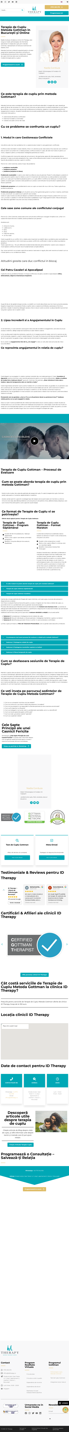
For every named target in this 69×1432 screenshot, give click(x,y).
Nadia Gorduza (52, 68)
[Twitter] (9, 2)
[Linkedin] (16, 2)
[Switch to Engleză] (61, 2)
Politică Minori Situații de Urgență (40, 1428)
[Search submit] (22, 10)
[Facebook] (1, 2)
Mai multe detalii (17, 857)
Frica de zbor (31, 1374)
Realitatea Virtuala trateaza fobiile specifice (34, 1391)
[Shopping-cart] (67, 2)
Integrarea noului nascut (58, 1382)
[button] (34, 584)
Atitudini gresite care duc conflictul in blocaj (29, 260)
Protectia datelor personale (58, 1428)
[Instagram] (5, 2)
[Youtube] (12, 2)
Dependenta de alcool (33, 1386)
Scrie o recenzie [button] (15, 903)
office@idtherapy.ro (11, 1097)
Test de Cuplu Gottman (57, 1378)
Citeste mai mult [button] (30, 902)
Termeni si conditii (22, 1428)
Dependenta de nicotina (34, 1382)
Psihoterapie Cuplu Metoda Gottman (56, 1373)
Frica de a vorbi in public (34, 1378)
